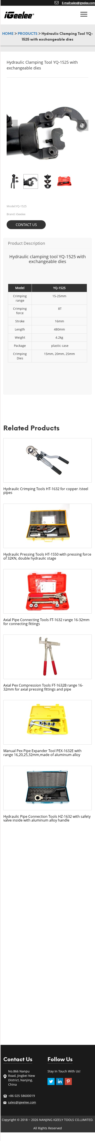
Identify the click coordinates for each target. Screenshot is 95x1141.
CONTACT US (26, 224)
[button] (82, 125)
